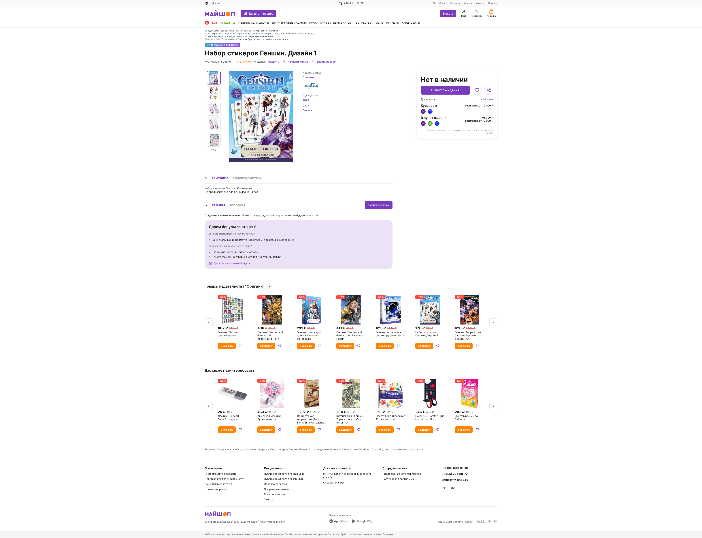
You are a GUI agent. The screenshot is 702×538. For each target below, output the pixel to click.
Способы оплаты (333, 482)
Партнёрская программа (398, 478)
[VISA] (480, 521)
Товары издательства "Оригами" (234, 286)
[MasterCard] (489, 521)
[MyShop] (218, 515)
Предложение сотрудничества (401, 473)
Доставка (455, 3)
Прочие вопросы (215, 489)
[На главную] (220, 13)
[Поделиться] (488, 90)
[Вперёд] (493, 322)
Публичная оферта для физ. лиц (284, 473)
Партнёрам (439, 3)
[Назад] (209, 322)
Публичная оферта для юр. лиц (283, 478)
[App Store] (338, 521)
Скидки (480, 3)
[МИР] (469, 522)
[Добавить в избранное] (477, 90)
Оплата (468, 3)
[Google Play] (362, 521)
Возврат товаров (274, 494)
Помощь (492, 3)
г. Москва (487, 99)
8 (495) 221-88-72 (353, 3)
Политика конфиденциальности (224, 478)
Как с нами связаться (218, 483)
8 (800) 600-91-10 (455, 468)
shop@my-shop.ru (455, 479)
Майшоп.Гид (227, 22)
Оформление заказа (276, 489)
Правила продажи (275, 483)
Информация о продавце (220, 473)
